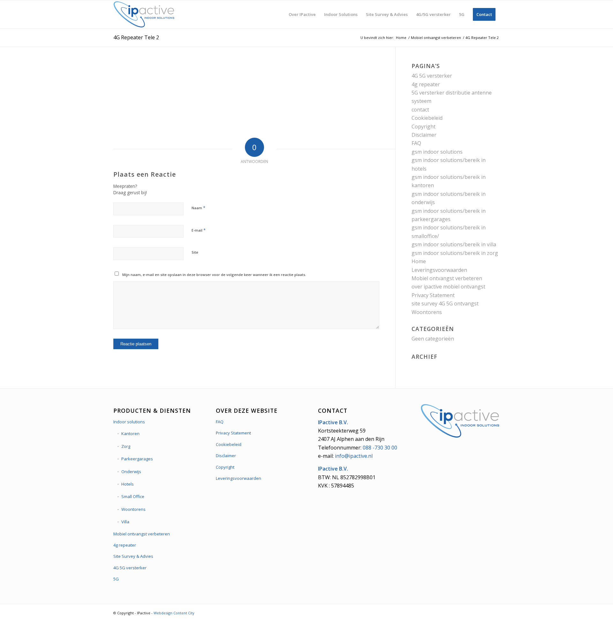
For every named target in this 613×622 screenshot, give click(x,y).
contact (420, 109)
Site (195, 252)
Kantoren (130, 433)
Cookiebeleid (427, 117)
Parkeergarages (137, 459)
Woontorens (427, 312)
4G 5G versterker (432, 75)
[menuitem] (302, 14)
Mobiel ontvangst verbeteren (447, 278)
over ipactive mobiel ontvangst (448, 286)
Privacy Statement (433, 295)
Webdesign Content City (174, 612)
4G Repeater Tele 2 (136, 37)
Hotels (127, 484)
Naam (198, 208)
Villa (125, 522)
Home (419, 261)
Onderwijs (131, 471)
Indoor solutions (129, 422)
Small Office (132, 496)
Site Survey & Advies (133, 556)
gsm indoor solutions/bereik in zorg (455, 253)
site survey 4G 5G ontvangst (445, 303)
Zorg (125, 446)
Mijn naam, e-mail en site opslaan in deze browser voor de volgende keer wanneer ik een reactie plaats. (214, 274)
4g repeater (426, 84)
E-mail (199, 230)
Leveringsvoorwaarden (439, 269)
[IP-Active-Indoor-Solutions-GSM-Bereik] (144, 14)
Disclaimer (424, 134)
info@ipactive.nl (354, 455)
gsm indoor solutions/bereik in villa (454, 244)
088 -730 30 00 (380, 447)
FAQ (416, 143)
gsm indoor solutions (437, 151)
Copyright (423, 126)
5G (116, 579)
